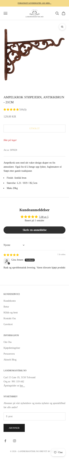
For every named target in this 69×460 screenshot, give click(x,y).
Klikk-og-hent (11, 312)
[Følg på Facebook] (5, 441)
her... (22, 385)
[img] (11, 255)
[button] (11, 109)
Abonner (14, 428)
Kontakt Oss (10, 318)
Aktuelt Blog (10, 359)
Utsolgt (34, 128)
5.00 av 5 (43, 217)
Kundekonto (10, 300)
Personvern (9, 353)
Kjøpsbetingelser (12, 348)
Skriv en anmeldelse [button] (35, 229)
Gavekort (8, 324)
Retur (6, 306)
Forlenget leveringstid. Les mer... (34, 3)
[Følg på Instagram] (14, 441)
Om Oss (8, 342)
